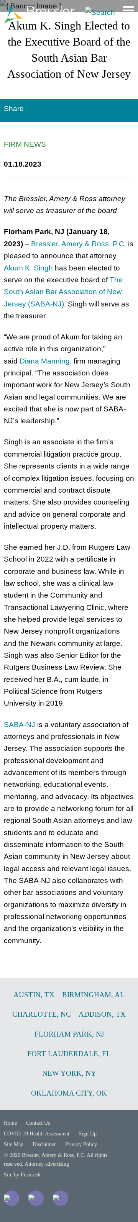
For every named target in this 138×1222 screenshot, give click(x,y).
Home (10, 1123)
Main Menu (128, 10)
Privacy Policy (81, 1144)
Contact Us (38, 1123)
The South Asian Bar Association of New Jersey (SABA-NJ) (63, 292)
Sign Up (88, 1134)
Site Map (13, 1144)
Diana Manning (45, 361)
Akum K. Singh (28, 268)
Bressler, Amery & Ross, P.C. (78, 244)
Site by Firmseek (22, 1175)
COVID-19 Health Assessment (36, 1134)
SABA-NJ (19, 725)
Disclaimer (44, 1144)
